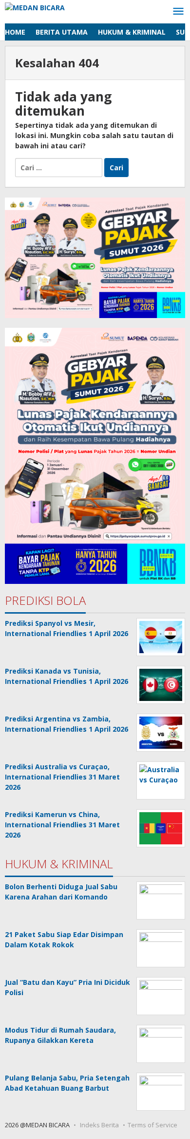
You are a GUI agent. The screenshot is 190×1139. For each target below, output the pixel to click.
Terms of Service (152, 1124)
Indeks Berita (99, 1124)
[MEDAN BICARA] (35, 6)
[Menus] (178, 11)
